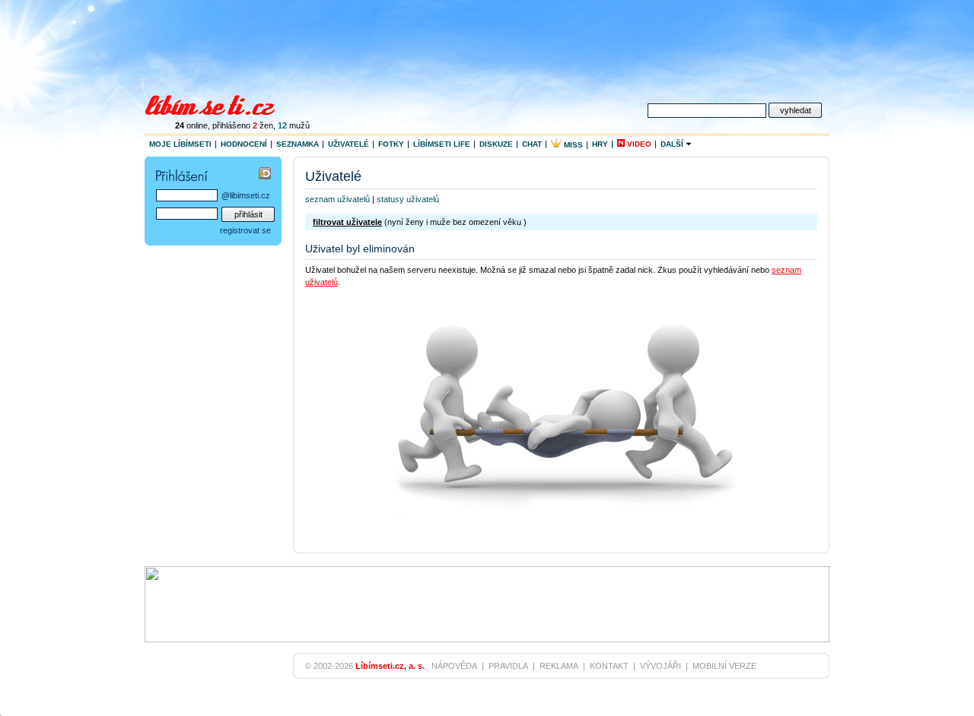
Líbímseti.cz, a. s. (390, 665)
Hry (600, 144)
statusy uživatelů (408, 199)
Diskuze (496, 144)
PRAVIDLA (508, 665)
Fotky (391, 144)
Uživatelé (348, 144)
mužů (294, 125)
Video (638, 144)
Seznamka (297, 144)
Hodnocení (244, 144)
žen (263, 125)
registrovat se (245, 230)
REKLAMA (559, 665)
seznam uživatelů (337, 199)
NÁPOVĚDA (454, 665)
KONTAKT (609, 665)
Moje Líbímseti (180, 144)
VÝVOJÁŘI (660, 665)
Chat (532, 144)
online (191, 125)
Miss (572, 145)
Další (673, 144)
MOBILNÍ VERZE (724, 665)
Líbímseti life (441, 144)
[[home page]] (219, 103)
